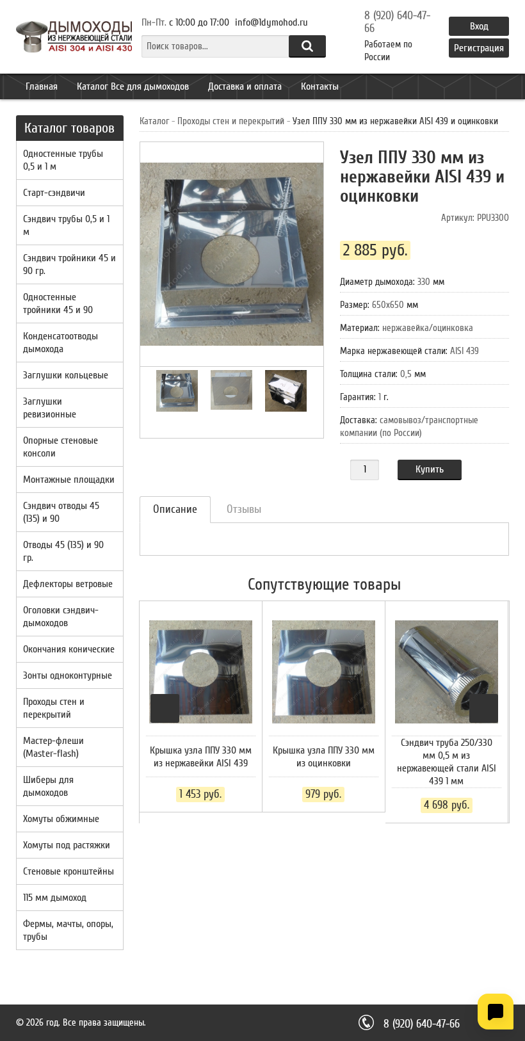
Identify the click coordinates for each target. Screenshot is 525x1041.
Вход (479, 26)
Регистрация (479, 48)
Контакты (320, 86)
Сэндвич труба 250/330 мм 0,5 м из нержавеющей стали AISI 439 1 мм (446, 762)
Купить (430, 469)
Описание (175, 509)
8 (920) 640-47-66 (397, 22)
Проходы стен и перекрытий (230, 121)
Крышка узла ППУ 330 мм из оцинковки (324, 757)
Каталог (154, 121)
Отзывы (244, 509)
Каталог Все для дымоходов (133, 86)
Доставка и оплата (245, 86)
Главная (42, 86)
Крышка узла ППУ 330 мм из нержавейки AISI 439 (201, 757)
